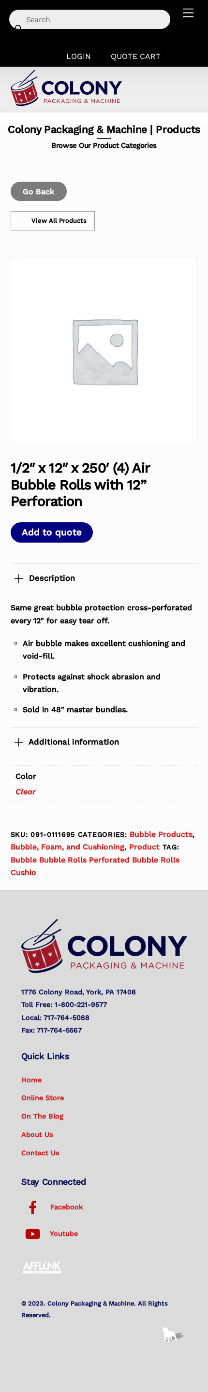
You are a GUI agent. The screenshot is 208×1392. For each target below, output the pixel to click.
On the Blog (42, 1116)
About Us (37, 1134)
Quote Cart (136, 56)
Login (78, 56)
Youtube (63, 1233)
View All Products (59, 220)
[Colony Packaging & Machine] (66, 103)
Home (31, 1080)
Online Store (42, 1098)
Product (144, 846)
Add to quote (52, 532)
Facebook (65, 1207)
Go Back (38, 191)
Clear (25, 791)
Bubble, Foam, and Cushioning (67, 846)
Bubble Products (161, 834)
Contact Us (40, 1153)
